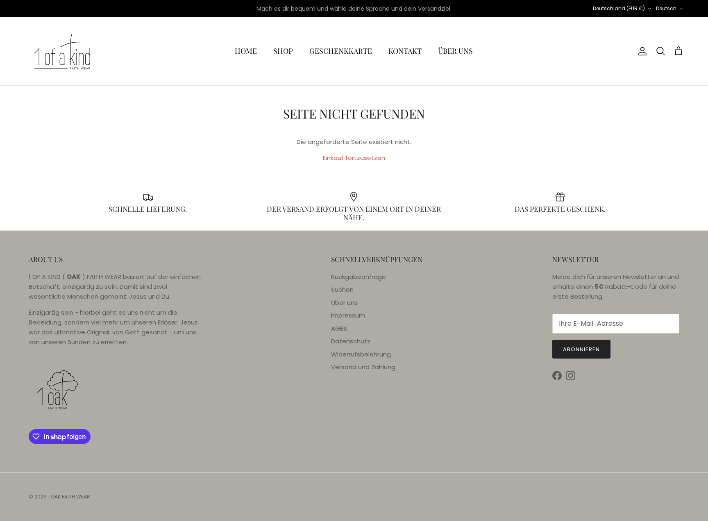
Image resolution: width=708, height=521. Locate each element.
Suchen (342, 289)
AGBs (339, 328)
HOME (246, 51)
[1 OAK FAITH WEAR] (62, 51)
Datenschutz (350, 341)
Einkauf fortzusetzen (354, 157)
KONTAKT (405, 51)
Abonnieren (581, 349)
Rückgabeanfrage (358, 276)
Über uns (344, 302)
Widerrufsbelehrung (361, 354)
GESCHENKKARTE (340, 51)
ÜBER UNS (455, 51)
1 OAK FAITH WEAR (69, 496)
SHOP (283, 51)
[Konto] (640, 51)
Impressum (348, 315)
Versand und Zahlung (363, 367)
